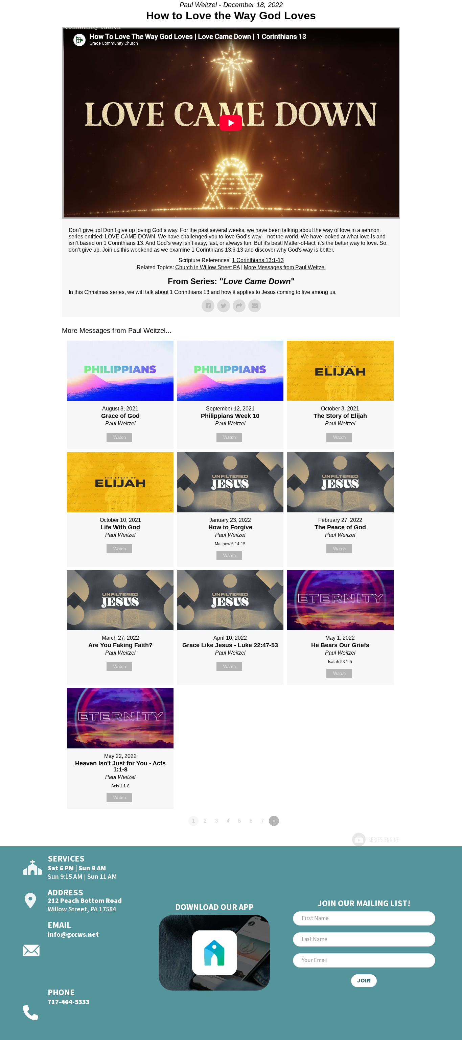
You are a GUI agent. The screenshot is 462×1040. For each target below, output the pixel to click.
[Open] (429, 23)
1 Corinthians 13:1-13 (258, 260)
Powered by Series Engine (375, 839)
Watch (119, 437)
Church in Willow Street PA (207, 267)
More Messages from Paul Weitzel (285, 267)
